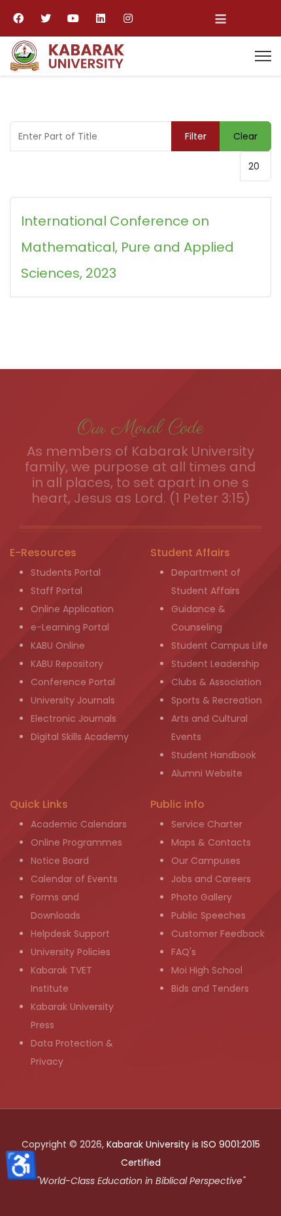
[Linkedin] (100, 18)
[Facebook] (18, 18)
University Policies (70, 951)
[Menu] (263, 56)
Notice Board (60, 860)
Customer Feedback (218, 933)
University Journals (73, 700)
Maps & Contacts (211, 842)
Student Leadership (215, 663)
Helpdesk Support (70, 933)
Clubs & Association (216, 682)
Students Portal (66, 572)
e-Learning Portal (70, 627)
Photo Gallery (201, 897)
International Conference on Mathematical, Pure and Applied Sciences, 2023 (127, 247)
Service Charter (206, 824)
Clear (245, 136)
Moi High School (206, 970)
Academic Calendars (79, 824)
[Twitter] (45, 18)
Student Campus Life (219, 645)
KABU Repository (67, 663)
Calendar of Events (74, 878)
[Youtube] (73, 18)
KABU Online (58, 645)
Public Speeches (208, 915)
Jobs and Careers (211, 878)
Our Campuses (205, 860)
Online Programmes (76, 842)
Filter (196, 136)
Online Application (72, 608)
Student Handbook (213, 755)
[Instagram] (128, 18)
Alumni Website (206, 773)
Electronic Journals (73, 718)
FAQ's (183, 951)
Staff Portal (56, 590)
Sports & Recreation (216, 700)
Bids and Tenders (210, 988)
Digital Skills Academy (80, 736)
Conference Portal (73, 682)
